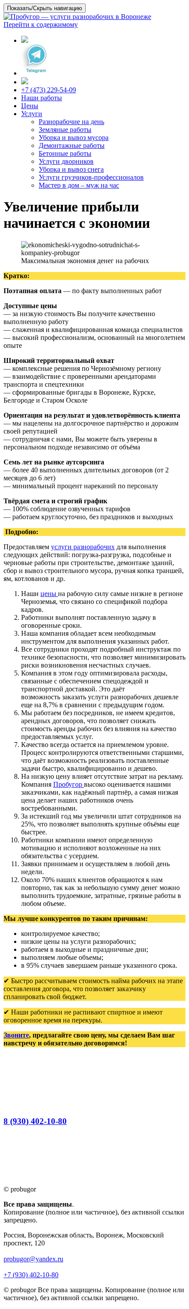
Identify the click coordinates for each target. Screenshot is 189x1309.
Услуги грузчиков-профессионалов (91, 177)
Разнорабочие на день (71, 121)
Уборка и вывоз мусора (74, 137)
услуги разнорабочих (83, 547)
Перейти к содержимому (41, 24)
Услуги (31, 113)
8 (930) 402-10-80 (35, 1121)
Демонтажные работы (72, 145)
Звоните (16, 1035)
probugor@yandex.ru (33, 1259)
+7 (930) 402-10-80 (31, 1275)
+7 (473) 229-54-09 (48, 90)
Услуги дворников (66, 161)
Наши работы (41, 98)
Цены (29, 105)
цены (49, 593)
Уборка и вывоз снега (71, 169)
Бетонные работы (65, 153)
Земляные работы (65, 129)
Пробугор (68, 784)
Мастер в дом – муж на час (79, 185)
